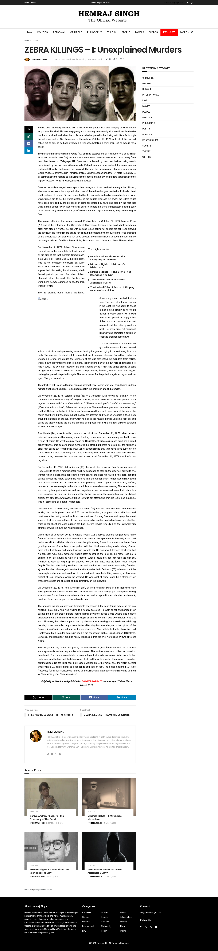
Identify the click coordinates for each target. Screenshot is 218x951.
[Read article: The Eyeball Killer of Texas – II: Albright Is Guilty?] (109, 851)
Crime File (76, 32)
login (33, 889)
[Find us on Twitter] (145, 927)
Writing (146, 157)
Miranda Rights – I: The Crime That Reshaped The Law (110, 273)
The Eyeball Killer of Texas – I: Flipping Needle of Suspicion (112, 289)
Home (26, 2)
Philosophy (94, 32)
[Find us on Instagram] (151, 927)
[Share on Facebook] (28, 143)
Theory (111, 32)
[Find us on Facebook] (140, 927)
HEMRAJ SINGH (40, 59)
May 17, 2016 (110, 823)
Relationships (150, 140)
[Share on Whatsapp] (28, 136)
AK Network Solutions (119, 943)
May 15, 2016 (52, 876)
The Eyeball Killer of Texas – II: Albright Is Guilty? (107, 281)
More (183, 32)
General (147, 83)
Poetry (146, 128)
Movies (139, 32)
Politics (42, 32)
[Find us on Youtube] (156, 927)
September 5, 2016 (55, 823)
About (33, 2)
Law (29, 32)
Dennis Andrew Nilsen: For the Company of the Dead (107, 258)
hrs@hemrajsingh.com (173, 2)
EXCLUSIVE (169, 32)
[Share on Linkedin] (28, 150)
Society (146, 145)
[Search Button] (192, 32)
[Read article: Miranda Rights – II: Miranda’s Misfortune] (109, 797)
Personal (59, 32)
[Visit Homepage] (109, 16)
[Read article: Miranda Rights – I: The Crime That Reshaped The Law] (51, 851)
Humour (147, 89)
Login (191, 2)
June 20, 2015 (59, 59)
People (126, 32)
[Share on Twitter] (28, 129)
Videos (153, 32)
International (150, 94)
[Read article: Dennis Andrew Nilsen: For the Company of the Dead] (51, 797)
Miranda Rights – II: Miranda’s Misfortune (104, 817)
